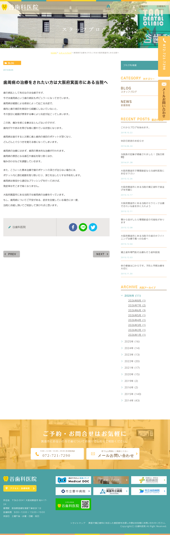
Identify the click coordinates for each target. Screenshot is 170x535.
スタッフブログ (65, 53)
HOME (54, 53)
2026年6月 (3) (137, 310)
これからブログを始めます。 (136, 127)
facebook (73, 227)
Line (83, 227)
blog (11, 63)
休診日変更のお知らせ (132, 141)
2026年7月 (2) (137, 305)
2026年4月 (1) (137, 320)
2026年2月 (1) (137, 330)
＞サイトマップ (77, 523)
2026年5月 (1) (137, 315)
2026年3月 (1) (137, 325)
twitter (93, 227)
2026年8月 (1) (137, 300)
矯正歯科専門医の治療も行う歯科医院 (140, 252)
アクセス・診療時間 (20, 488)
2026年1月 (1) (137, 335)
